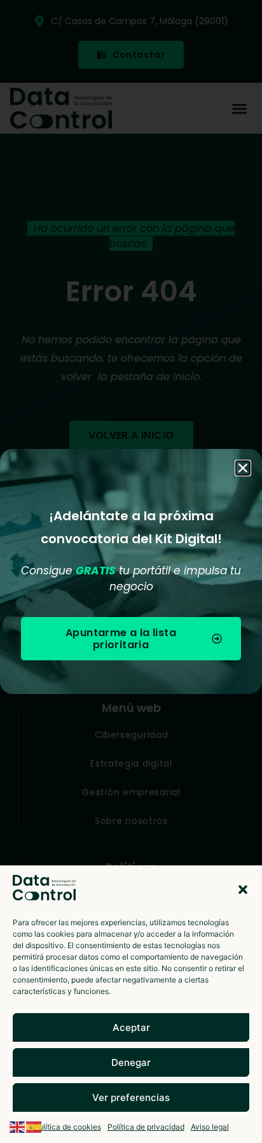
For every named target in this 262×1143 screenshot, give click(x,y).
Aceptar (131, 1027)
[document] (131, 571)
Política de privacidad (145, 1127)
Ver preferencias (131, 1097)
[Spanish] (34, 1125)
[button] (243, 889)
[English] (18, 1125)
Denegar (131, 1062)
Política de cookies (67, 1127)
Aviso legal (210, 1127)
